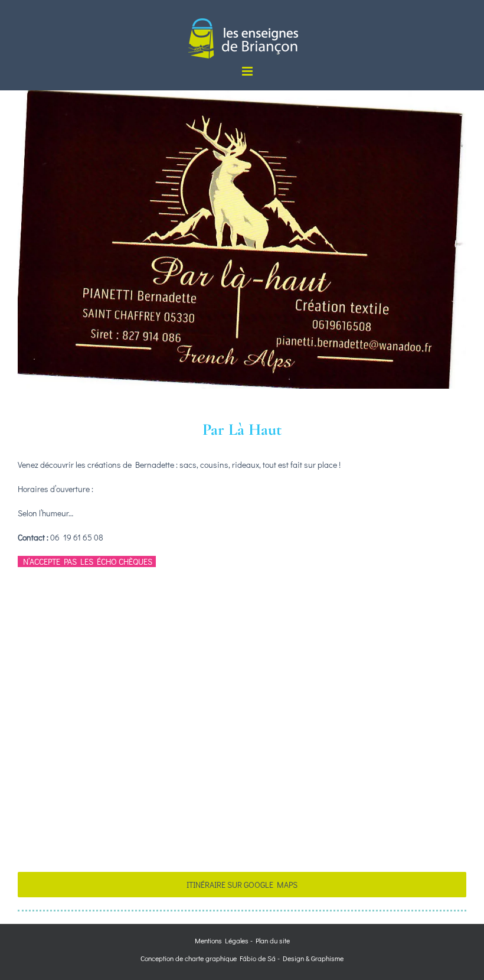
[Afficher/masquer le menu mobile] (248, 71)
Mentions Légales (221, 940)
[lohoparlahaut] (242, 94)
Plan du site (273, 940)
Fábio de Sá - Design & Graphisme (290, 958)
